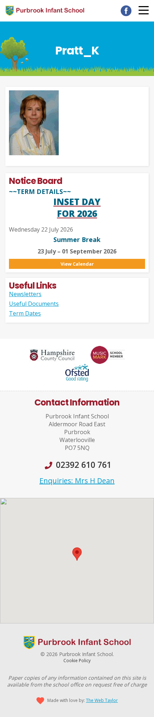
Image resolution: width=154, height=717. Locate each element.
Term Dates (25, 313)
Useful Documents (34, 304)
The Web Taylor (102, 700)
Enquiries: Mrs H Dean (77, 480)
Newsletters (25, 294)
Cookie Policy (77, 660)
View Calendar (77, 264)
